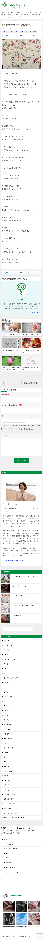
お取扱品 (6, 790)
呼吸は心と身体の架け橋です (32, 383)
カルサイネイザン (9, 771)
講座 (5, 757)
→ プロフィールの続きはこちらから (14, 560)
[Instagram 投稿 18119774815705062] (21, 919)
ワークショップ (9, 748)
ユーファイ (6, 31)
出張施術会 (7, 724)
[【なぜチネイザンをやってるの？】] (9, 906)
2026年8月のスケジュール (19, 615)
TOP (19, 828)
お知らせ (6, 640)
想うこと (6, 673)
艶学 (5, 762)
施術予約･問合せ (11, 867)
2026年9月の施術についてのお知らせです (23, 576)
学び (12, 31)
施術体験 (6, 720)
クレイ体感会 (8, 696)
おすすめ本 (7, 729)
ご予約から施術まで (12, 849)
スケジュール (8, 645)
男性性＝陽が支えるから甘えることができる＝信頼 (11, 368)
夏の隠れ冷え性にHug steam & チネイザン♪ (23, 605)
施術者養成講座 (9, 799)
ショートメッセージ (10, 794)
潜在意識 (6, 734)
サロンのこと (8, 710)
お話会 (6, 776)
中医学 (6, 682)
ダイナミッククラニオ (11, 813)
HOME (6, 839)
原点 (4, 383)
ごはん (6, 692)
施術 (7, 853)
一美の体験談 (8, 808)
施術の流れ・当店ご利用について (14, 818)
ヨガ (5, 706)
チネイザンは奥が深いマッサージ (21, 596)
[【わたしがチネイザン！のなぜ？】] (9, 919)
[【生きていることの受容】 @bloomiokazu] (34, 919)
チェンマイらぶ (9, 687)
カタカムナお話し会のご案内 (11, 350)
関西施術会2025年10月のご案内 (31, 368)
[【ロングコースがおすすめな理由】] (34, 906)
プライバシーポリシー (13, 872)
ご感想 (6, 664)
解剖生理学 (7, 785)
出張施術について (11, 862)
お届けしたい (8, 715)
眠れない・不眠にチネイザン (11, 334)
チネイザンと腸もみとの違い (31, 334)
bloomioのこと (10, 844)
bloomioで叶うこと (10, 804)
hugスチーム (8, 780)
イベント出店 (8, 738)
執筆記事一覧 (35, 312)
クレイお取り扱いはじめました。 (31, 351)
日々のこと (7, 701)
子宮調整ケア (8, 766)
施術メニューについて (22, 31)
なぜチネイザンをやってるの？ (20, 586)
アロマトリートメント (11, 659)
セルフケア (33, 31)
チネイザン (7, 650)
